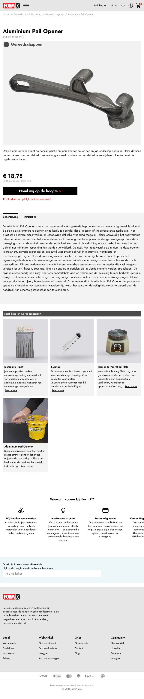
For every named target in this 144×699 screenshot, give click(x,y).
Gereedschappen (54, 14)
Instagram (116, 658)
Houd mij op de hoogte (38, 191)
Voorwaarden (10, 643)
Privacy (6, 658)
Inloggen (43, 653)
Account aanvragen (49, 658)
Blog (77, 653)
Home (6, 14)
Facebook (116, 653)
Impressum (8, 653)
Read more (11, 390)
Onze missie (81, 643)
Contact (79, 648)
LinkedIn (115, 648)
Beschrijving (10, 217)
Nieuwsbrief (117, 643)
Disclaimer (8, 648)
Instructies (30, 217)
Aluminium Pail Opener (81, 14)
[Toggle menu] (26, 5)
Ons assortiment (47, 643)
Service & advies (48, 648)
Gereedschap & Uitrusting (27, 14)
